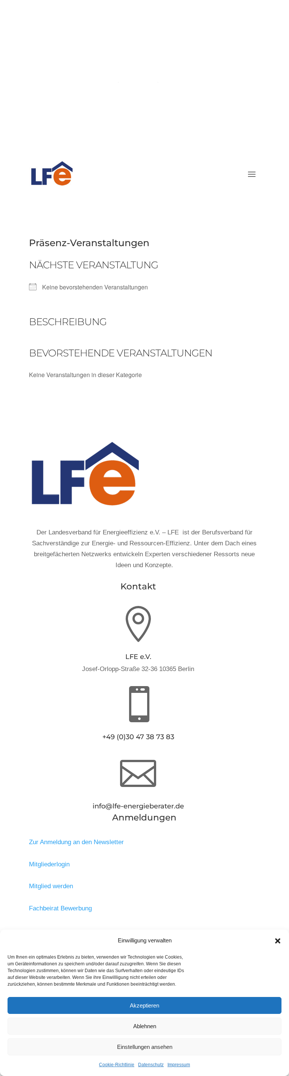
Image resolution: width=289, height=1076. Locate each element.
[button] (277, 941)
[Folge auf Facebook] (137, 91)
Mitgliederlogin (49, 864)
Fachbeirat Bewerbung (60, 908)
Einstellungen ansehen (144, 1047)
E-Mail (138, 35)
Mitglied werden (51, 886)
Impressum (178, 1064)
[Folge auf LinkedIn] (152, 91)
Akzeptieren (144, 1005)
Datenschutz (151, 1064)
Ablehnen (144, 1026)
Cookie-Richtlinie (116, 1064)
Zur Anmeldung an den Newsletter (76, 842)
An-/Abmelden (138, 79)
